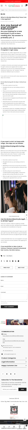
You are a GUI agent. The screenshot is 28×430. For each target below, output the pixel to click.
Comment (3, 292)
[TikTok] (10, 374)
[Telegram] (12, 261)
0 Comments (11, 21)
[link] (14, 322)
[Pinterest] (7, 261)
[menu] (2, 6)
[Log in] (22, 5)
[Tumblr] (10, 261)
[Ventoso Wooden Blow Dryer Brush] (14, 126)
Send (22, 389)
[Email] (15, 261)
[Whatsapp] (18, 261)
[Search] (6, 6)
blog (6, 10)
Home (2, 10)
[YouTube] (14, 374)
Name (2, 280)
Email (2, 286)
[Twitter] (4, 261)
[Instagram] (6, 374)
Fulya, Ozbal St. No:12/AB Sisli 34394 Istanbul (13, 335)
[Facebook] (1, 261)
